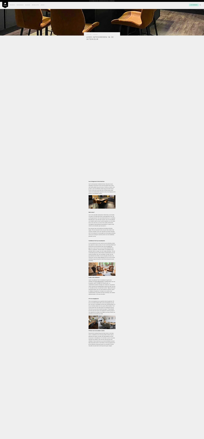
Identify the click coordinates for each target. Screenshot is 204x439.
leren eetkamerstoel (99, 281)
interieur (95, 34)
